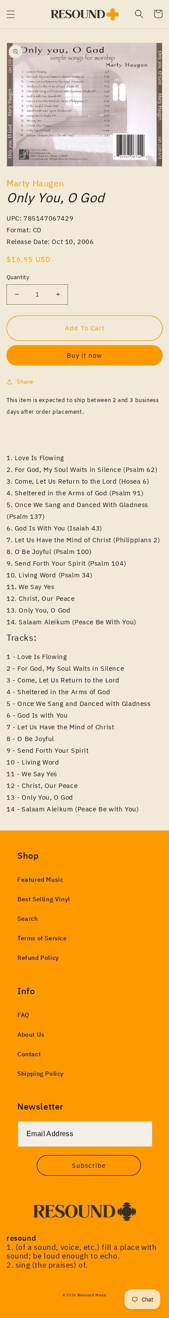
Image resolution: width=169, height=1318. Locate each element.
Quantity (17, 277)
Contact (29, 1054)
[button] (10, 14)
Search (27, 919)
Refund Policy (38, 958)
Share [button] (24, 382)
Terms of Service (42, 938)
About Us (31, 1034)
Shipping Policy (40, 1073)
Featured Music (40, 879)
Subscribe (89, 1165)
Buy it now (84, 355)
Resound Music (92, 1294)
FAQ (23, 1015)
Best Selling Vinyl (43, 899)
